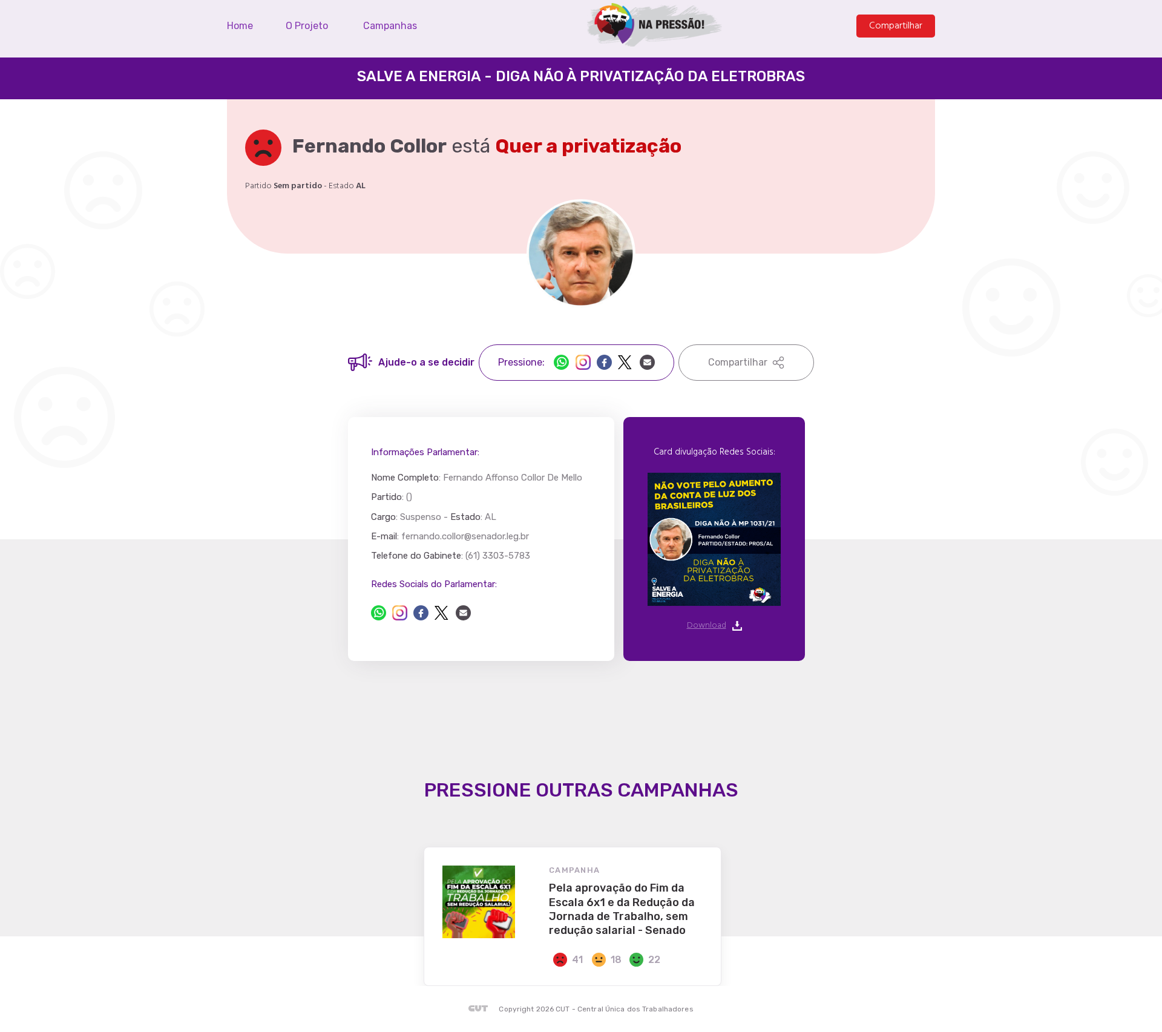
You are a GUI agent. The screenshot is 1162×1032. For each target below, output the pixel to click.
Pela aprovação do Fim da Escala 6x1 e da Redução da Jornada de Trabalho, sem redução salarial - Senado (622, 909)
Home (240, 26)
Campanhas (390, 26)
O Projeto (307, 26)
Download (706, 626)
